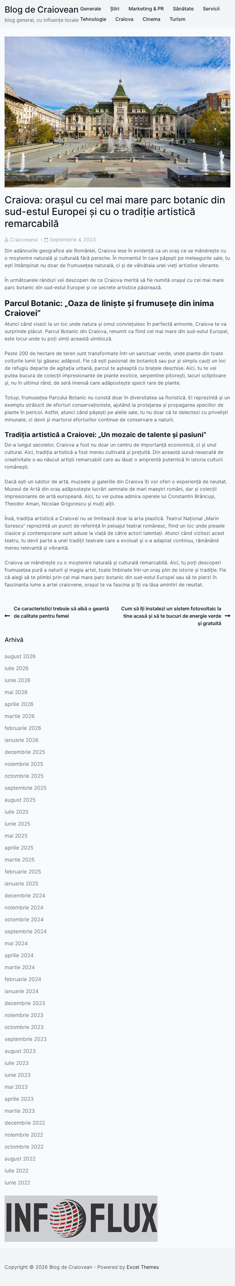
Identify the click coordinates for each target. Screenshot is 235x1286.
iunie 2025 (17, 824)
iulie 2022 (16, 1171)
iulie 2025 (16, 812)
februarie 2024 (23, 979)
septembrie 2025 (26, 788)
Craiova (124, 19)
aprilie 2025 (19, 848)
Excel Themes (143, 1267)
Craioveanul (24, 239)
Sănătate (183, 9)
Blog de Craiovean (42, 9)
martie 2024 (20, 967)
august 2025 (20, 800)
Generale (90, 9)
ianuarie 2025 (21, 884)
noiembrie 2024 (24, 907)
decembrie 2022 (25, 1123)
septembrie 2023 (26, 1039)
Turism (177, 19)
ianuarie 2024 (22, 991)
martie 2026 (20, 716)
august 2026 (20, 656)
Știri (114, 9)
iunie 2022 (17, 1183)
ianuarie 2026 (22, 740)
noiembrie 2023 (24, 1015)
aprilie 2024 (19, 955)
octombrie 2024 (24, 919)
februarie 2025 (23, 872)
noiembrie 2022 (24, 1135)
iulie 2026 (17, 668)
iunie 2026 (18, 680)
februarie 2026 (23, 728)
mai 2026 (16, 692)
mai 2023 (16, 1087)
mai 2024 (16, 943)
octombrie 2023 (24, 1027)
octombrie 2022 (24, 1147)
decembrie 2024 (25, 896)
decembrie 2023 (25, 1003)
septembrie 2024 (26, 931)
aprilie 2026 (19, 704)
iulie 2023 (17, 1063)
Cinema (151, 19)
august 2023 (20, 1051)
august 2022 (20, 1159)
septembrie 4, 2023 (73, 239)
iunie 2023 (18, 1075)
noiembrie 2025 (24, 764)
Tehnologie (93, 19)
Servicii (211, 9)
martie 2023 (20, 1111)
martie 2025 (20, 860)
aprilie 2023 (19, 1099)
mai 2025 (16, 836)
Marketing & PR (146, 9)
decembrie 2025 (25, 752)
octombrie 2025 (24, 776)
